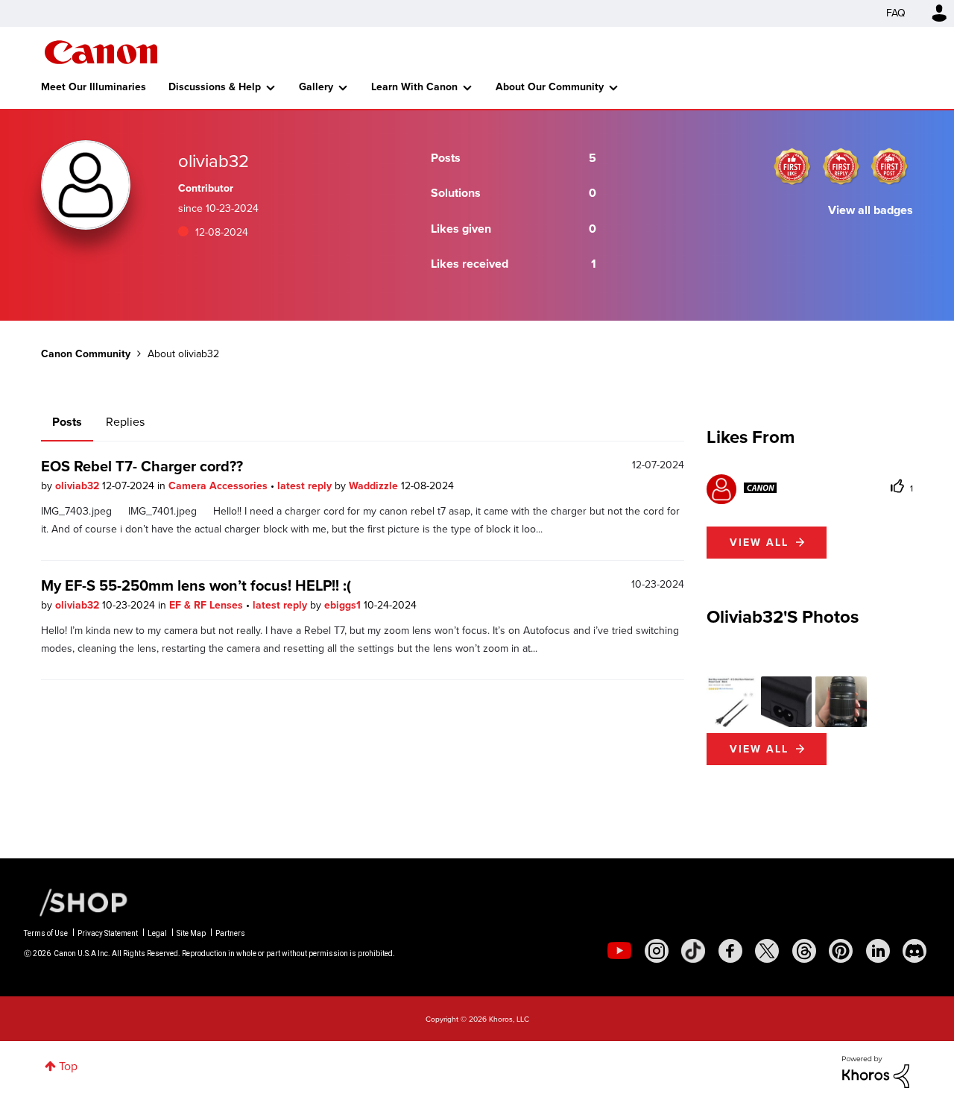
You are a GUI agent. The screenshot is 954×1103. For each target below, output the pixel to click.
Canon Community (101, 52)
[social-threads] (804, 951)
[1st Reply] (840, 166)
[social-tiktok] (693, 951)
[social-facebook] (730, 951)
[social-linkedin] (878, 951)
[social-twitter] (767, 951)
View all (759, 542)
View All (759, 749)
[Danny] (742, 487)
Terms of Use (46, 933)
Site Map (191, 933)
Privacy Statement (108, 933)
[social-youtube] (619, 951)
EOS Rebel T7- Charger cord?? (142, 466)
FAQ (896, 13)
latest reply (306, 486)
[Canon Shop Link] (76, 901)
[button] (732, 701)
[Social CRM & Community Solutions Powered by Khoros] (875, 1070)
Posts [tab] (67, 421)
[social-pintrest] (841, 951)
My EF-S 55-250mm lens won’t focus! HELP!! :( (196, 585)
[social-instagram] (657, 951)
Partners (230, 933)
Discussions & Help (214, 87)
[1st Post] (889, 166)
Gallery (316, 87)
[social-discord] (914, 951)
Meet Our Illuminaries (93, 87)
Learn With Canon (414, 87)
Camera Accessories (219, 486)
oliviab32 (78, 486)
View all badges (870, 210)
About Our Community (550, 87)
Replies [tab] (125, 421)
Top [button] (68, 1066)
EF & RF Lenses (207, 605)
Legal (157, 933)
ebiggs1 (344, 605)
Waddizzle (375, 486)
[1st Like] (792, 166)
